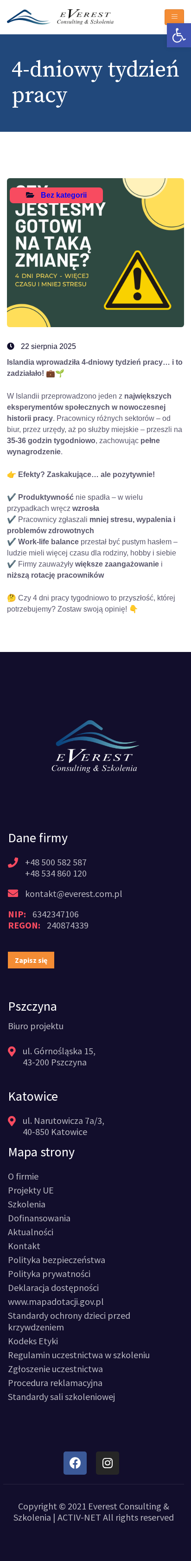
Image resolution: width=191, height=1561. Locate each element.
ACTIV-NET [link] (79, 1517)
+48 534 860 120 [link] (56, 873)
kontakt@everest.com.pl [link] (73, 893)
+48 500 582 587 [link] (56, 862)
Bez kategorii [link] (64, 195)
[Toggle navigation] (174, 17)
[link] (179, 35)
